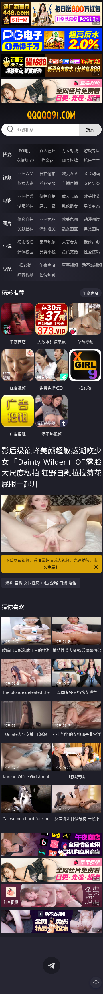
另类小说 (47, 251)
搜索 (90, 129)
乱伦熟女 (70, 206)
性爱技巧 (92, 251)
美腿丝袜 (25, 229)
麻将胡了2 (25, 160)
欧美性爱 (92, 196)
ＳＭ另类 (92, 183)
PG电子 (25, 150)
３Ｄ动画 (92, 173)
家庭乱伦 (47, 242)
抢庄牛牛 (92, 160)
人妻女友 (70, 242)
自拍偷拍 (47, 173)
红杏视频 (25, 274)
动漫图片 (92, 219)
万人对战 (70, 150)
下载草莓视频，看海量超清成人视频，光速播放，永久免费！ (51, 563)
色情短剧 (47, 274)
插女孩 (25, 265)
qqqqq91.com (51, 115)
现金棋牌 (70, 160)
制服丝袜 (25, 206)
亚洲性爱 (25, 196)
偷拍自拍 (47, 196)
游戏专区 (92, 150)
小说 (7, 246)
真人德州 (47, 150)
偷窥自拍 (25, 219)
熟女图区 (70, 229)
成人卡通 (70, 196)
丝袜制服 (47, 183)
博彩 (7, 155)
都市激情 (25, 242)
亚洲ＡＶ (25, 173)
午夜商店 (47, 265)
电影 (7, 200)
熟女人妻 (25, 183)
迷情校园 (25, 251)
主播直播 (70, 183)
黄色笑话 (70, 251)
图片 (7, 223)
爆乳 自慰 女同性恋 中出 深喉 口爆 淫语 (40, 582)
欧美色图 (70, 219)
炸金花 (47, 160)
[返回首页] (96, 982)
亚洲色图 (47, 219)
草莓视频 (70, 265)
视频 (7, 177)
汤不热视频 (92, 265)
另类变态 (92, 206)
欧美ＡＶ (70, 173)
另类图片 (92, 229)
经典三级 (47, 206)
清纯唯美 (47, 229)
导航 (7, 269)
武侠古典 (92, 242)
